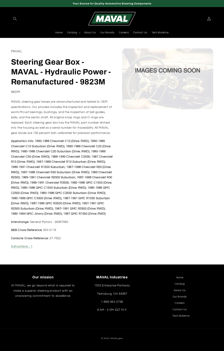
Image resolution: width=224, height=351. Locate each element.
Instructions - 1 (22, 246)
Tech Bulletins (181, 315)
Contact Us (180, 309)
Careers (179, 303)
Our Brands (180, 296)
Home (179, 277)
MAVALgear (116, 338)
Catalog (180, 284)
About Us (179, 290)
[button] (15, 19)
